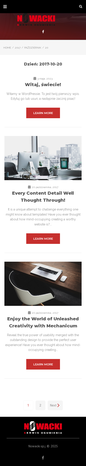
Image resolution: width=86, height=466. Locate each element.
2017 (18, 47)
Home (7, 47)
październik (32, 47)
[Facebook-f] (43, 31)
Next (53, 405)
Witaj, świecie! (43, 84)
